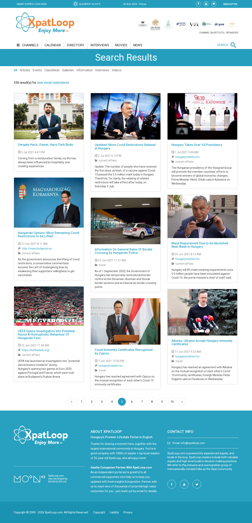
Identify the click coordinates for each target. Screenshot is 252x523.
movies (121, 45)
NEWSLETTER (230, 4)
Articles (25, 70)
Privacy (127, 512)
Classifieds (51, 70)
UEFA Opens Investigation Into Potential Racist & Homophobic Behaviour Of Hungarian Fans (46, 334)
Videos (116, 70)
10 (172, 401)
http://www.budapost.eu (37, 248)
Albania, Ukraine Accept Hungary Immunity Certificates (202, 342)
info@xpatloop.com (193, 443)
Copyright (99, 512)
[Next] (182, 402)
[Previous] (72, 402)
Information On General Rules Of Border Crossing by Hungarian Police (123, 251)
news (137, 45)
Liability (114, 512)
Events (37, 70)
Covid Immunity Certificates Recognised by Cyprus (124, 351)
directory (75, 45)
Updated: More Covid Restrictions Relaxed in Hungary (125, 146)
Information (84, 70)
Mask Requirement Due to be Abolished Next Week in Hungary (199, 245)
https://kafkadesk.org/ (36, 350)
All (15, 70)
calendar (52, 45)
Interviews (102, 70)
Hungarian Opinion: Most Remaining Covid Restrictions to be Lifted (48, 234)
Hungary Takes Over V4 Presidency (196, 145)
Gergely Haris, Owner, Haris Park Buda (45, 145)
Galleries (68, 70)
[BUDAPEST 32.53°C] (87, 7)
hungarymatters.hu (187, 157)
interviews (99, 45)
